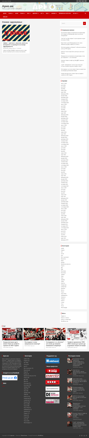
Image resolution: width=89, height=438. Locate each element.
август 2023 (64, 146)
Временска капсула (65, 13)
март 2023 (63, 154)
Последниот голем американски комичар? (32, 343)
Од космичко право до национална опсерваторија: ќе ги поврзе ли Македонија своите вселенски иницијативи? (73, 34)
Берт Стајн (81, 375)
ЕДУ (47, 13)
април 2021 (63, 194)
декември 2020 (64, 201)
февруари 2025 (64, 114)
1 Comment (18, 48)
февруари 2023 (64, 156)
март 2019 (63, 238)
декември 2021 (64, 180)
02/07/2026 (48, 347)
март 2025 (63, 113)
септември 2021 (65, 186)
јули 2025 (63, 106)
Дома (4, 13)
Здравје (35, 13)
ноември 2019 (64, 224)
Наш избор (63, 293)
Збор (62, 276)
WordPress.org (64, 321)
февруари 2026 (64, 94)
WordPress (40, 435)
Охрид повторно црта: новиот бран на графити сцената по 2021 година (11, 343)
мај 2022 (63, 172)
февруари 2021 (64, 198)
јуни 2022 (63, 170)
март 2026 (63, 92)
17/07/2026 (75, 410)
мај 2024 (63, 130)
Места (7, 39)
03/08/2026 (75, 375)
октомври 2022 (64, 163)
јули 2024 (63, 127)
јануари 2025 (64, 116)
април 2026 (63, 90)
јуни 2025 (63, 107)
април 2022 (63, 174)
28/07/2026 (75, 393)
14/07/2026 (75, 427)
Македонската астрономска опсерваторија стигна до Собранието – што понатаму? (79, 406)
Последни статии (74, 356)
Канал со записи (65, 317)
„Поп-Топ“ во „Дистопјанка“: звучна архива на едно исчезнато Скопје (79, 372)
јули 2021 (63, 189)
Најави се (63, 316)
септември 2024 (65, 123)
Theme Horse (24, 435)
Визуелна (63, 259)
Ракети (62, 300)
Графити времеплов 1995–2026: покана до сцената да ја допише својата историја (77, 343)
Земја (62, 281)
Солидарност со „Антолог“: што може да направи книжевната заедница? (55, 343)
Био (62, 255)
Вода (62, 260)
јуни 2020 (63, 212)
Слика (62, 302)
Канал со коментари (66, 319)
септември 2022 (65, 165)
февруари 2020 (64, 219)
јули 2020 (63, 210)
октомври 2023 (64, 142)
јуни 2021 (63, 191)
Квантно (63, 283)
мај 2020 (63, 214)
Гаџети (62, 265)
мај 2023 (63, 151)
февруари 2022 (64, 177)
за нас (75, 13)
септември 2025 (65, 102)
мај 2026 (63, 88)
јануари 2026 (64, 95)
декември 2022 (64, 160)
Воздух (63, 262)
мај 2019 (63, 234)
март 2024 (63, 134)
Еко (28, 13)
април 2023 (63, 153)
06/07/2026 (27, 345)
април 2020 (63, 215)
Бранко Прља (12, 48)
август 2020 (64, 208)
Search (84, 23)
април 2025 (63, 111)
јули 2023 (63, 147)
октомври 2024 (64, 121)
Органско (63, 297)
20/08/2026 (75, 367)
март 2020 (63, 217)
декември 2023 (64, 139)
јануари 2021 (64, 200)
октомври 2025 (64, 101)
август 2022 (64, 167)
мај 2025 (63, 109)
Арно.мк (7, 6)
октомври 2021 (64, 184)
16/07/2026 (75, 417)
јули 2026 (63, 85)
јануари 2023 (64, 158)
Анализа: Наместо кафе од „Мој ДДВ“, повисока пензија (80, 415)
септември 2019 (65, 227)
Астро (62, 253)
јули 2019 (63, 231)
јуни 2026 (63, 87)
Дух (62, 267)
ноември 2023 (64, 141)
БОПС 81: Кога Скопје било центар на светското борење (79, 397)
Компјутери (63, 285)
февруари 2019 (64, 240)
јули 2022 (63, 168)
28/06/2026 (70, 347)
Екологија (63, 271)
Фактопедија (64, 307)
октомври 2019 (64, 226)
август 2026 (64, 83)
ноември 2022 (64, 161)
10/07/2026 (5, 347)
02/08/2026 (75, 384)
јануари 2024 (64, 137)
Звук (62, 278)
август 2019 (64, 229)
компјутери (63, 286)
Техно (22, 13)
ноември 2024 (64, 120)
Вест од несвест (65, 257)
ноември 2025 (64, 99)
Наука (10, 13)
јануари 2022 (64, 179)
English (5, 17)
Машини (63, 288)
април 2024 (63, 132)
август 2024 (64, 125)
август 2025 (64, 104)
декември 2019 (64, 222)
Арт (42, 13)
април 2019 (63, 236)
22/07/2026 (75, 400)
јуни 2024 (63, 128)
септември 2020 (65, 207)
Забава (53, 13)
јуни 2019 (63, 233)
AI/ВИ (16, 13)
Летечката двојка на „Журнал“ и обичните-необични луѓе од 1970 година (79, 389)
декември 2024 (64, 118)
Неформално (64, 295)
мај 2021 (63, 193)
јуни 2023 (63, 149)
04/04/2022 (5, 48)
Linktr (3, 386)
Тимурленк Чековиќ (77, 419)
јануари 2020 (64, 220)
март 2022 (63, 175)
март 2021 (63, 196)
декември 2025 (64, 97)
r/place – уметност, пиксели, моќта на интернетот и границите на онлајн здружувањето (15, 44)
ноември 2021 (64, 182)
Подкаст (63, 298)
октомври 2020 (64, 205)
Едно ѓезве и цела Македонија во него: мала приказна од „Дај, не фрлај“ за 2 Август (80, 380)
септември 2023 (65, 144)
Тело (62, 304)
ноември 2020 (64, 203)
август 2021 (64, 187)
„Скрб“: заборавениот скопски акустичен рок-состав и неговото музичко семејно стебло (80, 424)
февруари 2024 (64, 135)
